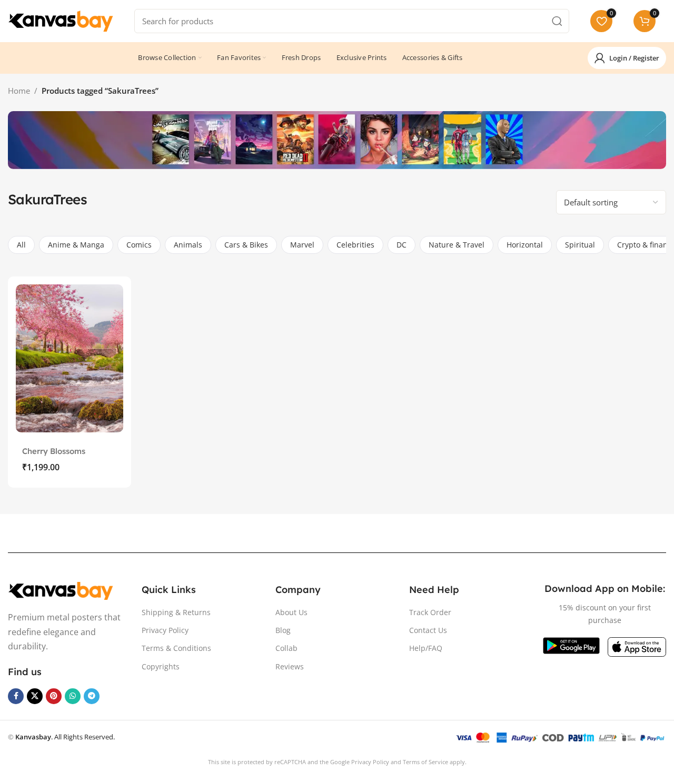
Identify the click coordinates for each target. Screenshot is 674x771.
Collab (286, 648)
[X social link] (35, 696)
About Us (291, 612)
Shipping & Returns (176, 612)
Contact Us (428, 630)
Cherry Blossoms (53, 451)
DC (402, 245)
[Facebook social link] (16, 696)
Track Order (430, 612)
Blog (283, 630)
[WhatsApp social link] (73, 696)
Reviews (289, 666)
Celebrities (355, 245)
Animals (188, 245)
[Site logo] (60, 20)
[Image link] (60, 590)
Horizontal (525, 245)
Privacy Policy (165, 630)
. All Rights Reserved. (65, 737)
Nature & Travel (456, 245)
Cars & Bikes (246, 245)
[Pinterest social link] (54, 696)
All (21, 245)
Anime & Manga (76, 245)
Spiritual (580, 245)
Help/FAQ (425, 648)
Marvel (302, 245)
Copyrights (161, 666)
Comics (139, 245)
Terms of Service (425, 762)
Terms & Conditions (176, 648)
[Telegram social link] (92, 696)
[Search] (557, 21)
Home (19, 90)
